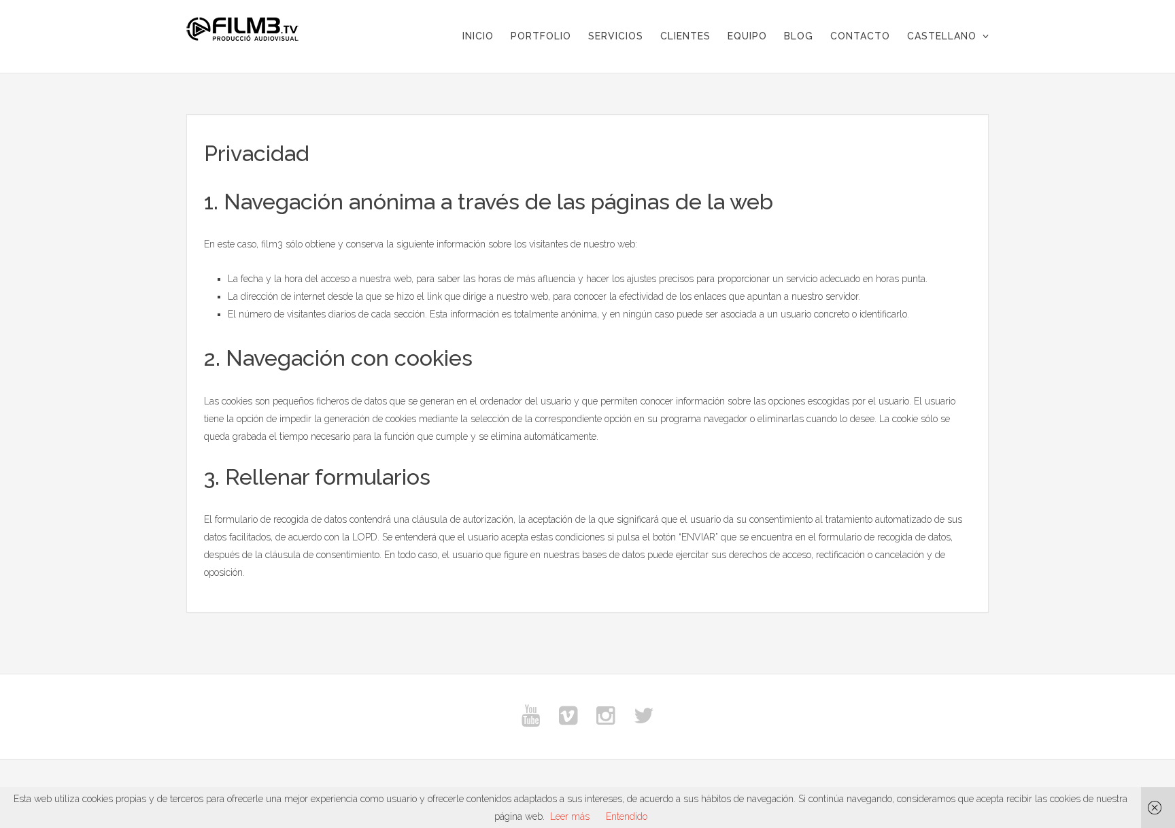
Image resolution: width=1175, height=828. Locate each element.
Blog (798, 36)
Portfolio (541, 36)
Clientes (685, 36)
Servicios (615, 36)
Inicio (478, 36)
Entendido (626, 816)
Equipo (747, 36)
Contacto (860, 36)
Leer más (570, 816)
